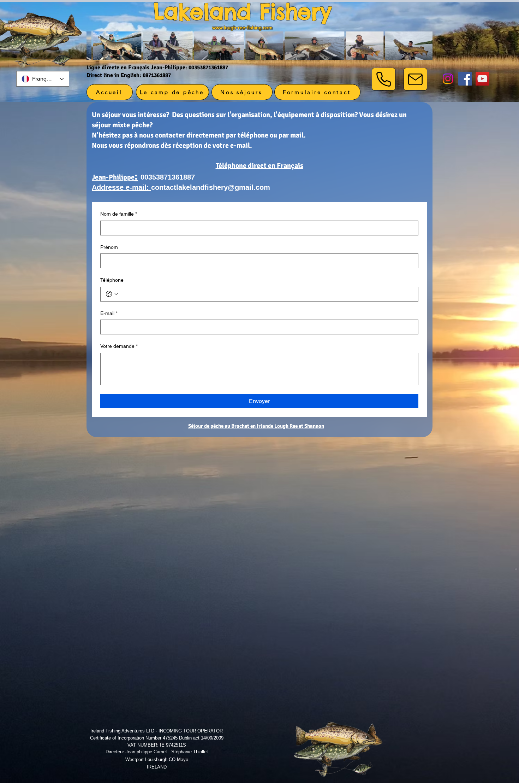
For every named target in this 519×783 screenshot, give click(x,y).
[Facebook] (465, 79)
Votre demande (119, 346)
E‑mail (109, 313)
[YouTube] (482, 79)
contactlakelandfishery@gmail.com (210, 187)
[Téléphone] (383, 79)
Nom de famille (118, 214)
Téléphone (112, 280)
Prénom (109, 247)
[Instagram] (448, 79)
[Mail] (415, 79)
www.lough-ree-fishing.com (242, 27)
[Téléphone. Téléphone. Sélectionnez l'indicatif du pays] (112, 294)
